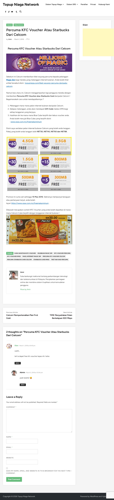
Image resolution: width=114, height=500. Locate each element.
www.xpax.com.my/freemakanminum (26, 122)
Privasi (93, 4)
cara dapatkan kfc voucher (25, 253)
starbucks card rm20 (41, 259)
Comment (11, 407)
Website (10, 458)
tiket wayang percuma (59, 259)
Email (9, 447)
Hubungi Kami (104, 4)
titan (16, 345)
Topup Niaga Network (21, 4)
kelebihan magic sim (45, 253)
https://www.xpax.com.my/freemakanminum (30, 203)
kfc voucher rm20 (14, 256)
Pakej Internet (18, 25)
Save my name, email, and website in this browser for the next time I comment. (38, 472)
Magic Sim (10, 80)
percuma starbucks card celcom (19, 259)
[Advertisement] (98, 42)
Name (9, 437)
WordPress (94, 496)
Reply (18, 363)
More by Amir (25, 289)
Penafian (84, 4)
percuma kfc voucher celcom (54, 256)
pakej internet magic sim (32, 256)
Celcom (9, 25)
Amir (10, 39)
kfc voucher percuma (62, 253)
